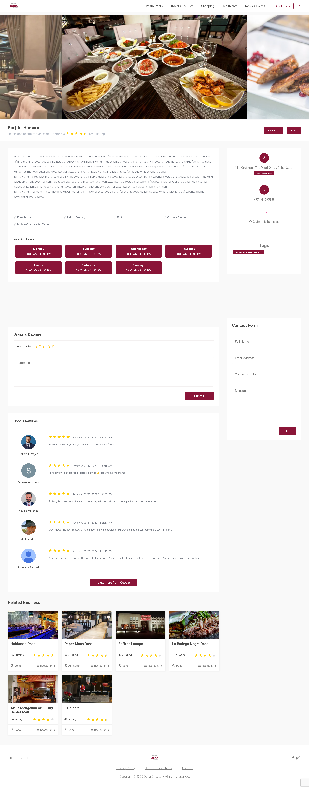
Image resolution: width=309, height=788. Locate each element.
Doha (17, 665)
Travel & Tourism (181, 6)
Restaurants (154, 6)
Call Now (273, 130)
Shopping (207, 6)
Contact (187, 768)
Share (293, 130)
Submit (199, 396)
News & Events (255, 6)
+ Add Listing (283, 6)
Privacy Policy (125, 768)
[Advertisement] (113, 302)
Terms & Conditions (158, 768)
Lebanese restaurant (248, 252)
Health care (229, 6)
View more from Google (114, 582)
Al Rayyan (74, 665)
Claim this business (266, 221)
